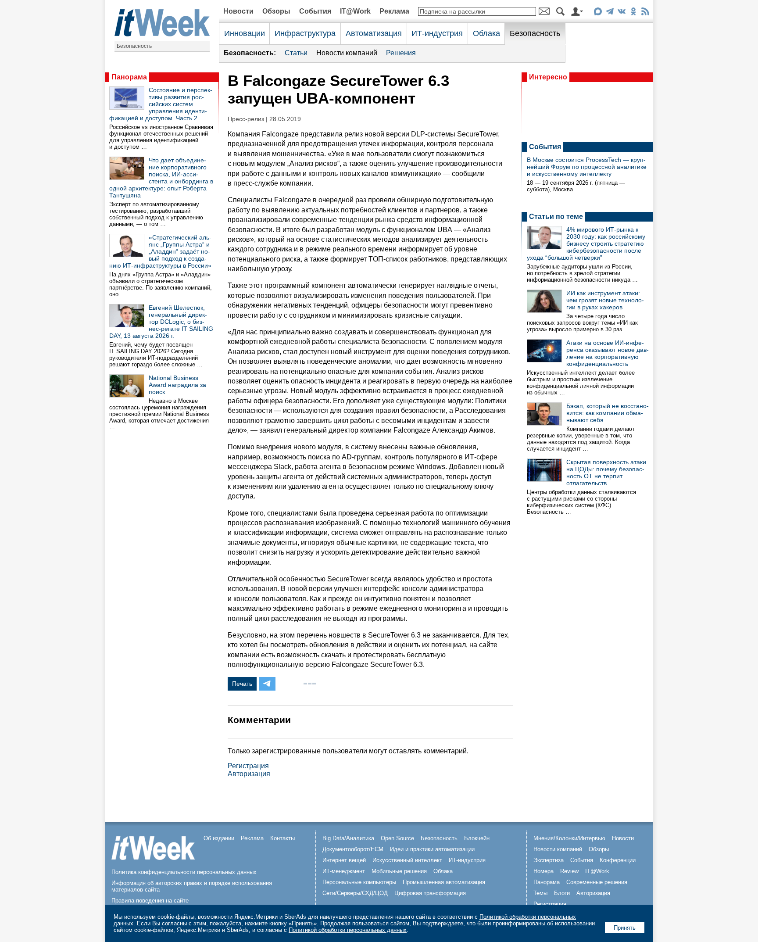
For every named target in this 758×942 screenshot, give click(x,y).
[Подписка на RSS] (645, 13)
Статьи (296, 53)
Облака (486, 33)
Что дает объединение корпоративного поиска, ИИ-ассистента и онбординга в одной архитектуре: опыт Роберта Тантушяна (161, 178)
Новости (238, 11)
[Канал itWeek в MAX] (598, 13)
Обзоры (276, 11)
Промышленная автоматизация (444, 882)
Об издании (219, 838)
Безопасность (134, 46)
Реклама (394, 11)
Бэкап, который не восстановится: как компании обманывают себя (607, 412)
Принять (625, 927)
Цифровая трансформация (430, 893)
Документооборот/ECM (352, 849)
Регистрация (248, 766)
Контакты (282, 838)
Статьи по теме (556, 216)
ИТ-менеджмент (343, 871)
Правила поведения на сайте (150, 900)
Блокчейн (477, 838)
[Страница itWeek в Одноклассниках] (633, 13)
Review (569, 871)
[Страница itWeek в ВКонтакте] (621, 13)
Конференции (618, 860)
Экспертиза (548, 860)
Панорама (129, 77)
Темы (540, 893)
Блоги (562, 893)
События (315, 11)
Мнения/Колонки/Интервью (569, 838)
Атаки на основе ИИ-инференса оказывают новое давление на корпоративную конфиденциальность (607, 353)
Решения (401, 53)
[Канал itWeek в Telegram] (609, 13)
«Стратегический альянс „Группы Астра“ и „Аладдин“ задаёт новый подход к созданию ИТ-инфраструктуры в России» (160, 251)
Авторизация (249, 773)
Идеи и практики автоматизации (432, 849)
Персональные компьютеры (359, 882)
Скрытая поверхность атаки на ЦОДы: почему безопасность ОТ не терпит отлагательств (606, 472)
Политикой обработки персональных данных (348, 930)
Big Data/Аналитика (348, 838)
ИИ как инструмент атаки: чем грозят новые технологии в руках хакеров (605, 300)
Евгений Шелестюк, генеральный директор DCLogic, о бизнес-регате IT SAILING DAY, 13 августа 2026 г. (161, 321)
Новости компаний (346, 53)
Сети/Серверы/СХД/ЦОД (355, 893)
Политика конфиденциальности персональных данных (184, 872)
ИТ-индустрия (437, 33)
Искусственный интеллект (407, 860)
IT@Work (355, 11)
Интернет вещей (344, 860)
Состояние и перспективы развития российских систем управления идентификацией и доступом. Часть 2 (160, 104)
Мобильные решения (399, 871)
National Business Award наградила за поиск (177, 384)
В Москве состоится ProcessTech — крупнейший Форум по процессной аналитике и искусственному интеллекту (587, 166)
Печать (242, 683)
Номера (543, 871)
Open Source (397, 838)
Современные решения (596, 882)
